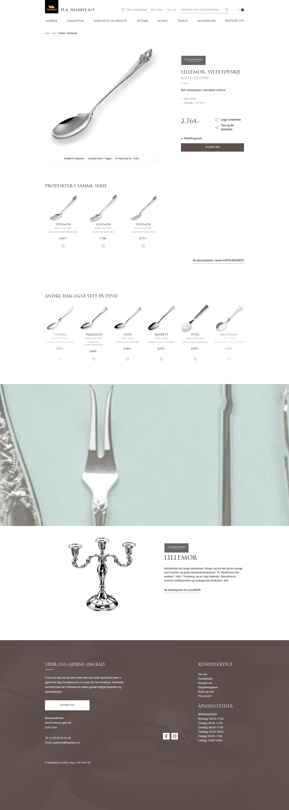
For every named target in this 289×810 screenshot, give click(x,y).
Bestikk (142, 21)
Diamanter (75, 21)
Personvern (205, 696)
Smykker (51, 21)
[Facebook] (166, 736)
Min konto (157, 10)
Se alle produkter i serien (218, 260)
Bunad (163, 21)
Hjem (47, 33)
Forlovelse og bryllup (110, 21)
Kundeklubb (207, 21)
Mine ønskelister (137, 10)
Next (229, 335)
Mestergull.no (54, 763)
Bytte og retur (206, 692)
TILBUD (182, 21)
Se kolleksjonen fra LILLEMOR (182, 590)
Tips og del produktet (227, 127)
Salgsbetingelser (208, 687)
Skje (54, 33)
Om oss (171, 10)
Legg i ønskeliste (231, 120)
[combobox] (204, 10)
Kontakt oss (234, 21)
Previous (60, 335)
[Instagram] (174, 736)
